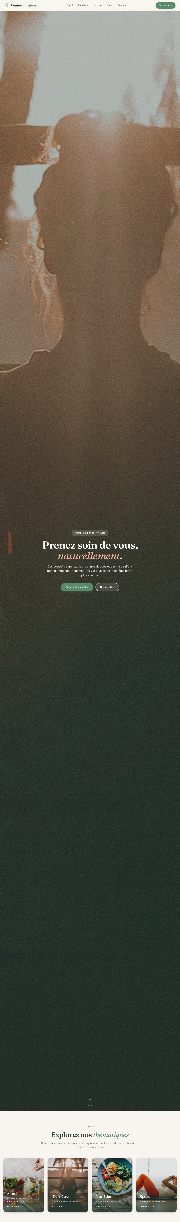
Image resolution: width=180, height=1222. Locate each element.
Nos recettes (107, 587)
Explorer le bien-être (77, 587)
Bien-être (83, 5)
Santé (70, 5)
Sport (110, 5)
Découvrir (164, 5)
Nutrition (97, 5)
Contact (122, 5)
